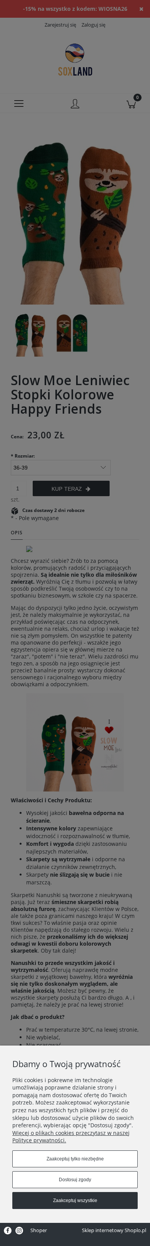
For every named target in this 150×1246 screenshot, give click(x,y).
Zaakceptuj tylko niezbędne (75, 1159)
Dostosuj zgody (75, 1179)
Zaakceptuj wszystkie (75, 1200)
